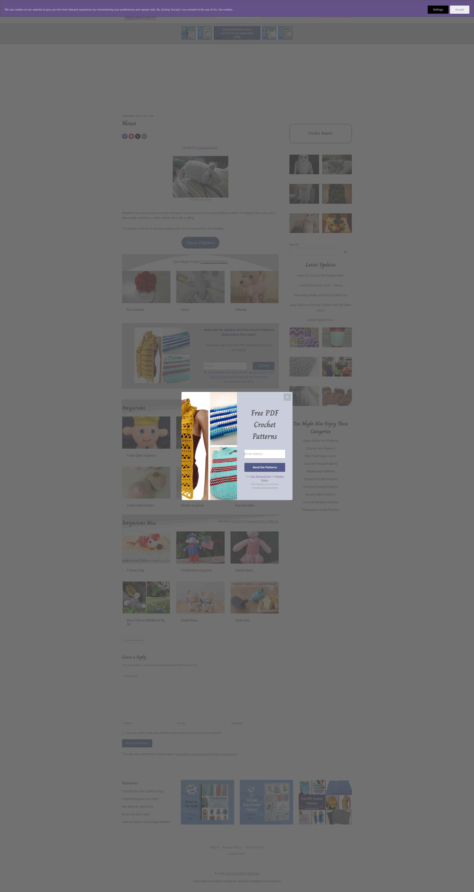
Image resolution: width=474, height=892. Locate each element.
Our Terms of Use (260, 476)
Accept (459, 9)
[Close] (287, 397)
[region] (237, 8)
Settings (438, 9)
